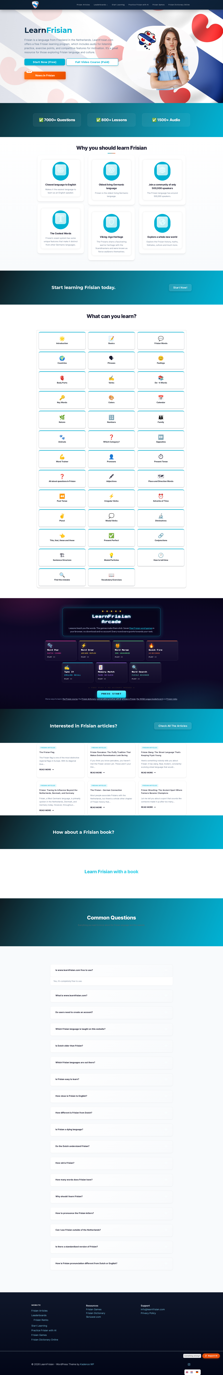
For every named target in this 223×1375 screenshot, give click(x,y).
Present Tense (161, 461)
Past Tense (62, 501)
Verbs (111, 382)
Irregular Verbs (111, 501)
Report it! (212, 1356)
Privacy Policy (148, 1313)
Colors (111, 402)
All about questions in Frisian (62, 481)
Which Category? (111, 442)
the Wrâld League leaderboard (150, 699)
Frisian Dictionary (95, 1313)
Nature (62, 422)
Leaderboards (38, 1315)
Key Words (62, 402)
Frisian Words (160, 343)
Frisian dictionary (89, 699)
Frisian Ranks (41, 1320)
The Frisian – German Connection (106, 790)
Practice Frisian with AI (139, 5)
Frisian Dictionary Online (179, 5)
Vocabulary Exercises (111, 580)
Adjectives (111, 481)
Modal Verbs (111, 520)
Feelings (161, 363)
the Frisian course (70, 699)
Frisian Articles (83, 5)
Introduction (62, 343)
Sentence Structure (62, 560)
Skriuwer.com (93, 1316)
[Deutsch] (197, 1372)
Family (161, 422)
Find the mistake (62, 580)
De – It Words (161, 382)
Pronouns (111, 461)
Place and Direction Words (160, 481)
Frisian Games (159, 5)
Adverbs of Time (161, 501)
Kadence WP (87, 1364)
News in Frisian (45, 75)
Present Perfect (111, 540)
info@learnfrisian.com (153, 1309)
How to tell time (161, 560)
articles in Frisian (129, 699)
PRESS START (111, 694)
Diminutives (160, 520)
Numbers (111, 422)
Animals (62, 442)
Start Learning (118, 5)
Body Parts (62, 382)
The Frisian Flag (46, 752)
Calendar (161, 402)
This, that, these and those (62, 540)
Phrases (111, 363)
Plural (62, 520)
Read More (46, 769)
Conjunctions (161, 540)
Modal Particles (111, 560)
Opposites (161, 442)
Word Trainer (62, 461)
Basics (111, 343)
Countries (62, 363)
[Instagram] (189, 1364)
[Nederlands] (191, 1372)
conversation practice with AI (109, 699)
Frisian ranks (172, 699)
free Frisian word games (140, 628)
